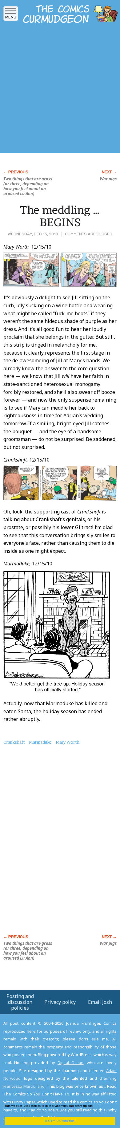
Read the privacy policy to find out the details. (56, 1108)
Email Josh (100, 1002)
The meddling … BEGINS (60, 216)
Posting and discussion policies (20, 1002)
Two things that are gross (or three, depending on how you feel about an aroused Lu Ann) (27, 186)
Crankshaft (14, 742)
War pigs (108, 179)
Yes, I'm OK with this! (60, 1121)
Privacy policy (60, 1002)
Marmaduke (40, 742)
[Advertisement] (60, 90)
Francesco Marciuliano (24, 1086)
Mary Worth (67, 742)
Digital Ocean (70, 1062)
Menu (10, 17)
